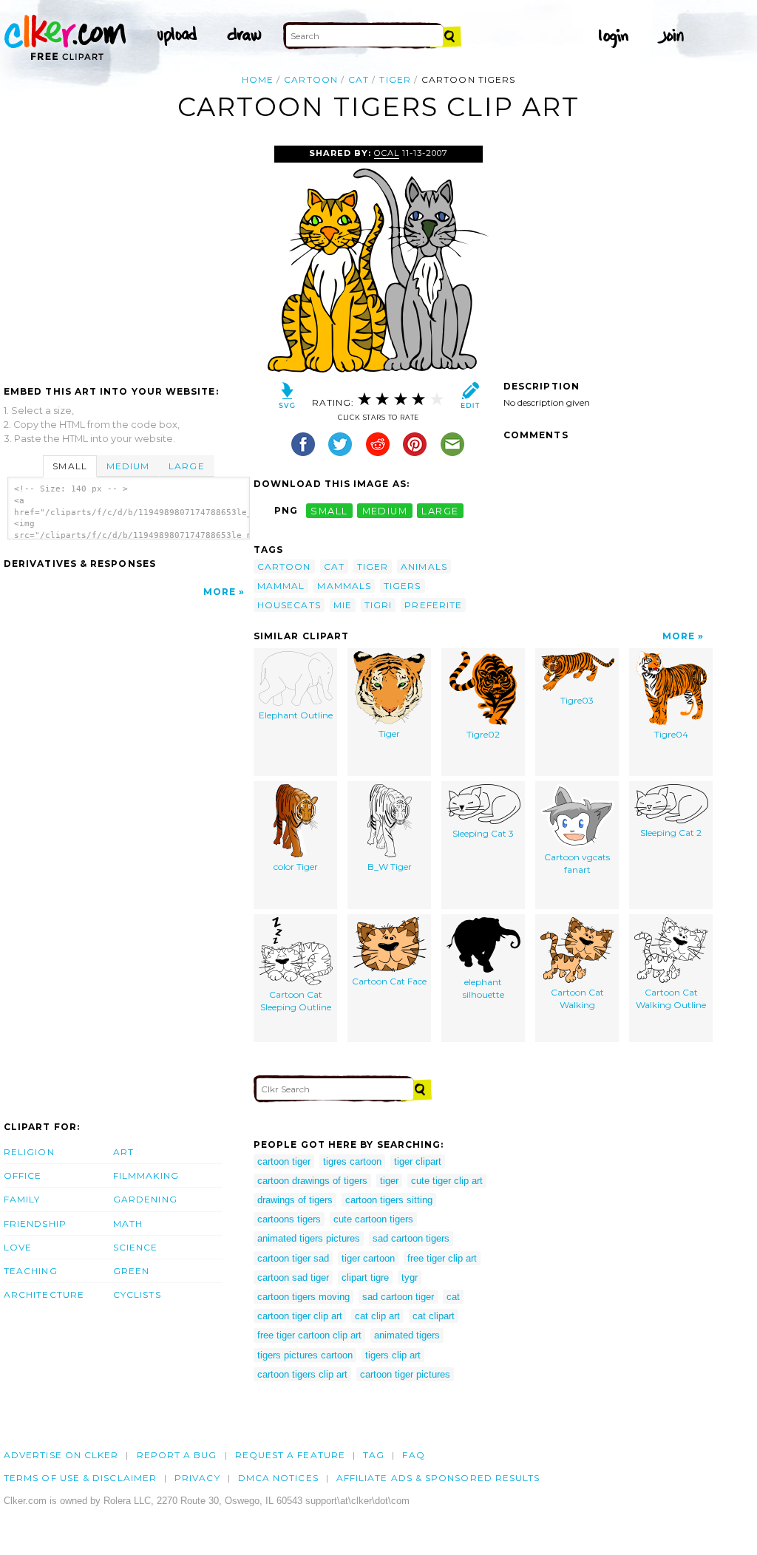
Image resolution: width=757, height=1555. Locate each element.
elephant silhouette (483, 988)
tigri (378, 604)
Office (22, 1175)
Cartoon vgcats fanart (577, 863)
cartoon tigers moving (303, 1296)
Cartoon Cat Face (389, 981)
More (219, 591)
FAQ (413, 1454)
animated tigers (407, 1335)
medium (385, 510)
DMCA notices (278, 1477)
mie (342, 604)
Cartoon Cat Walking (577, 998)
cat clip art (377, 1315)
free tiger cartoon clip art (309, 1335)
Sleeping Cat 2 (671, 832)
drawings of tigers (295, 1199)
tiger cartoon (368, 1258)
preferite (433, 604)
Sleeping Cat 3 (483, 833)
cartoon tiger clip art (299, 1315)
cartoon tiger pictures (405, 1374)
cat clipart (434, 1315)
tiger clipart (417, 1161)
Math (128, 1223)
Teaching (31, 1270)
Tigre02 (483, 734)
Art (123, 1151)
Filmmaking (146, 1175)
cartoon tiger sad (293, 1258)
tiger (394, 79)
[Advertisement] (128, 256)
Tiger (389, 733)
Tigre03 (577, 700)
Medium (127, 466)
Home (258, 79)
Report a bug (177, 1454)
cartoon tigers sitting (388, 1199)
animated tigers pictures (308, 1238)
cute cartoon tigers (373, 1219)
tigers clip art (393, 1355)
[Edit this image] (469, 398)
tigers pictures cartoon (305, 1355)
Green (131, 1270)
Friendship (35, 1223)
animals (424, 566)
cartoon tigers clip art (302, 1374)
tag (373, 1454)
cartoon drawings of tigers (312, 1180)
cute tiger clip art (447, 1180)
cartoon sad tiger (293, 1277)
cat (358, 79)
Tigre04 (671, 734)
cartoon (311, 79)
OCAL (386, 153)
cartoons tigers (289, 1219)
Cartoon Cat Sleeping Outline (295, 1001)
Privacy (197, 1477)
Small (69, 466)
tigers (402, 585)
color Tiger (296, 866)
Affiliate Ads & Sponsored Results (438, 1477)
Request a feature (290, 1454)
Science (135, 1247)
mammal (281, 585)
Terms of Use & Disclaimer (80, 1477)
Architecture (44, 1294)
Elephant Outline (296, 715)
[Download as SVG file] (287, 398)
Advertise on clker (61, 1454)
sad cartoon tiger (398, 1296)
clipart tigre (365, 1277)
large (439, 510)
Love (18, 1247)
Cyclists (137, 1294)
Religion (29, 1151)
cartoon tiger (283, 1161)
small (328, 510)
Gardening (145, 1199)
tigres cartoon (352, 1161)
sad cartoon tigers (411, 1238)
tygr (409, 1277)
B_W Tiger (389, 866)
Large (186, 466)
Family (22, 1199)
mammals (344, 585)
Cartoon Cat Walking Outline (671, 998)
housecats (289, 604)
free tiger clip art (442, 1258)
